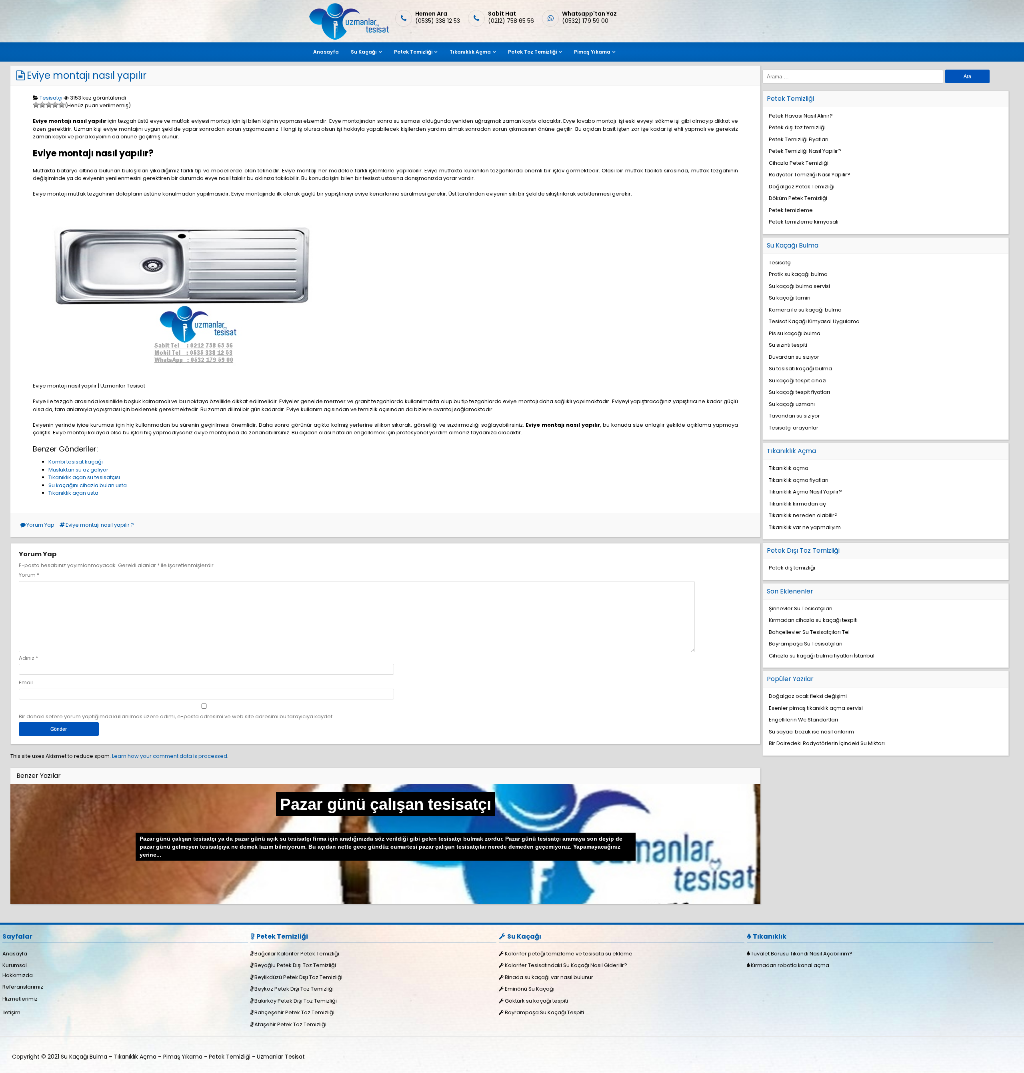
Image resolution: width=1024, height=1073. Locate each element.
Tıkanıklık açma (788, 468)
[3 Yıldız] (49, 105)
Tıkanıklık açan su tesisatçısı (84, 477)
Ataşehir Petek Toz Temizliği (290, 1024)
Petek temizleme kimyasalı (803, 222)
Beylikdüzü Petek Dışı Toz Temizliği (298, 977)
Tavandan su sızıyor (794, 416)
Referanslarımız (22, 987)
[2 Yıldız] (42, 105)
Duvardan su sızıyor (794, 357)
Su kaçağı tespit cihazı (797, 380)
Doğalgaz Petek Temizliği (801, 186)
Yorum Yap (40, 525)
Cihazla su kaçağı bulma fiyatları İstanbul (821, 655)
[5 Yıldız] (61, 105)
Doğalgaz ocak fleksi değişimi (808, 696)
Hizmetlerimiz (20, 999)
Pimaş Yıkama (592, 51)
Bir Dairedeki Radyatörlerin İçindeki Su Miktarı (827, 743)
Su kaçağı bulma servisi (799, 286)
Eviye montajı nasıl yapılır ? (100, 525)
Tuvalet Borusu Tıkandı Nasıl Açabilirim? (801, 953)
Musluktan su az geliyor (78, 470)
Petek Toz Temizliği (532, 51)
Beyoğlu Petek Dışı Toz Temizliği (295, 965)
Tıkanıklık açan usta (73, 493)
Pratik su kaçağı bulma (798, 274)
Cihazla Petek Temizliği (798, 163)
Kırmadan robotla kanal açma (790, 965)
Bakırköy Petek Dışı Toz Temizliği (295, 1001)
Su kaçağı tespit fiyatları (799, 392)
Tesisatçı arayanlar (793, 428)
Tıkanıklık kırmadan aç (797, 504)
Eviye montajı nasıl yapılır (86, 75)
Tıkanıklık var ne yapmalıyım (805, 527)
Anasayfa (326, 51)
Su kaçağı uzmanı (792, 404)
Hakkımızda (17, 975)
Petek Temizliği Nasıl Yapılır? (805, 151)
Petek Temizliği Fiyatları (798, 139)
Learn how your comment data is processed (169, 756)
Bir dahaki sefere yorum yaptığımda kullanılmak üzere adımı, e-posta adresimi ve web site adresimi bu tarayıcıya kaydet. (176, 716)
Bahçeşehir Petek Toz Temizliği (294, 1012)
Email (26, 682)
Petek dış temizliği (792, 567)
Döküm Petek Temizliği (798, 198)
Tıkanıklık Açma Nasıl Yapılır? (805, 492)
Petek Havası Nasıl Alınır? (801, 116)
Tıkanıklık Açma (470, 51)
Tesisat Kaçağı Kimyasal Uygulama (814, 321)
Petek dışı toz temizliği (797, 127)
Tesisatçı (51, 98)
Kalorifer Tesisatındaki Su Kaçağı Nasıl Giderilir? (566, 965)
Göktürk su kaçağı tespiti (536, 1001)
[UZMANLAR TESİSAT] (348, 38)
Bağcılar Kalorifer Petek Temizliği (296, 953)
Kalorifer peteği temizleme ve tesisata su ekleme (568, 953)
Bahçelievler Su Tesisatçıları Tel (809, 632)
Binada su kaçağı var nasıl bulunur (549, 977)
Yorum (29, 575)
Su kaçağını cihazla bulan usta (87, 485)
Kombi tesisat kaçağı (75, 462)
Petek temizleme (791, 210)
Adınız (26, 658)
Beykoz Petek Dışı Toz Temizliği (294, 989)
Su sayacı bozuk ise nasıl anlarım (811, 731)
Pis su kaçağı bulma (794, 333)
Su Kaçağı (364, 51)
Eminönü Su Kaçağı (529, 989)
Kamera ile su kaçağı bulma (805, 310)
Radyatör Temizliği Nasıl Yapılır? (809, 174)
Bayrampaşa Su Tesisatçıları (805, 643)
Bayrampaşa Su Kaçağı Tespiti (544, 1012)
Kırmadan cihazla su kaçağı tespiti (813, 620)
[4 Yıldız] (55, 105)
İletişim (11, 1012)
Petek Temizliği (413, 51)
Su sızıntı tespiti (788, 345)
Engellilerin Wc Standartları (803, 719)
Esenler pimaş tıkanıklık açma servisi (816, 708)
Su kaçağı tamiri (789, 298)
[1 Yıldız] (36, 105)
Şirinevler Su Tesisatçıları (800, 608)
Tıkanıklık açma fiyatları (798, 480)
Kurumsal (14, 965)
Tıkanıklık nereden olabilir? (803, 515)
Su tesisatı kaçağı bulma (800, 368)
